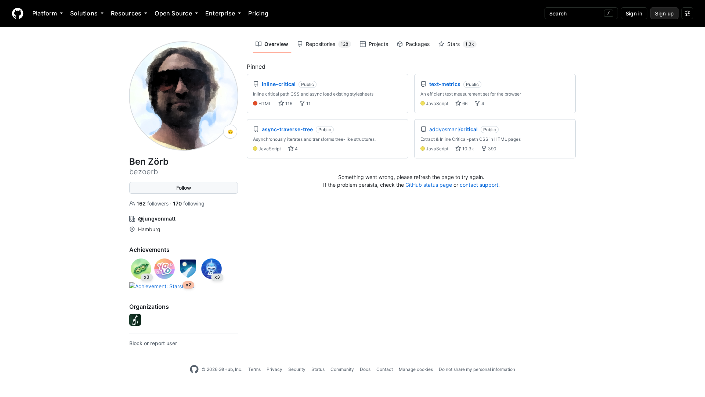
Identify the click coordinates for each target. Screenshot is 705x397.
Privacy (274, 369)
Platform (44, 13)
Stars (460, 44)
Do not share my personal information (477, 369)
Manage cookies (416, 369)
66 (464, 103)
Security (297, 369)
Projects (378, 44)
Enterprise (220, 13)
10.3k (467, 148)
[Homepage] (18, 13)
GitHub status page (428, 185)
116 (288, 103)
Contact (384, 369)
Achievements (149, 249)
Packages (418, 44)
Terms (254, 369)
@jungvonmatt (157, 218)
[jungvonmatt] (135, 320)
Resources (126, 13)
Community (342, 369)
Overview (276, 44)
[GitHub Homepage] (194, 369)
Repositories (327, 44)
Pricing (258, 13)
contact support (479, 185)
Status (318, 369)
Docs (365, 369)
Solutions (84, 13)
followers (153, 203)
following (189, 203)
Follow (183, 188)
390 (491, 148)
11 (308, 103)
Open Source (173, 13)
